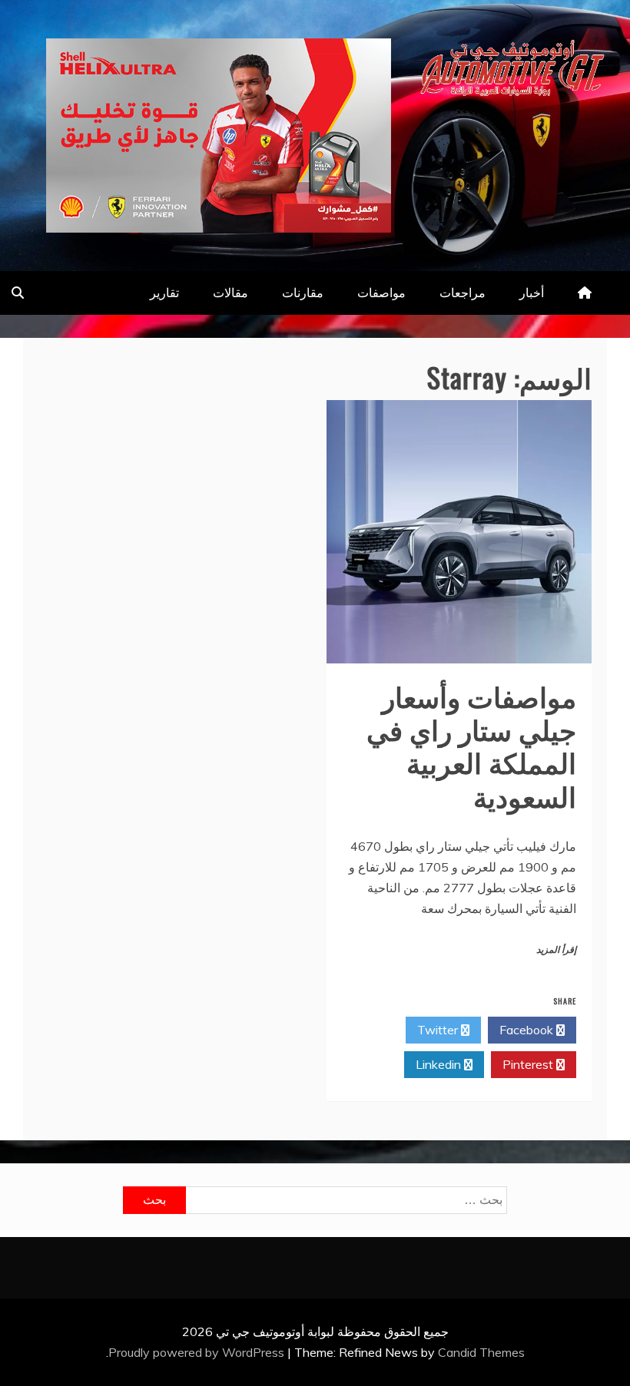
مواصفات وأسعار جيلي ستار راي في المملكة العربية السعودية (471, 745)
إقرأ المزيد (556, 949)
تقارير (164, 292)
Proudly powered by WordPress (197, 1352)
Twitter (439, 1029)
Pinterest (529, 1064)
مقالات (230, 292)
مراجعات (462, 292)
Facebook (527, 1029)
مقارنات (302, 292)
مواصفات (381, 292)
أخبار (531, 292)
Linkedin (440, 1064)
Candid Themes (481, 1352)
